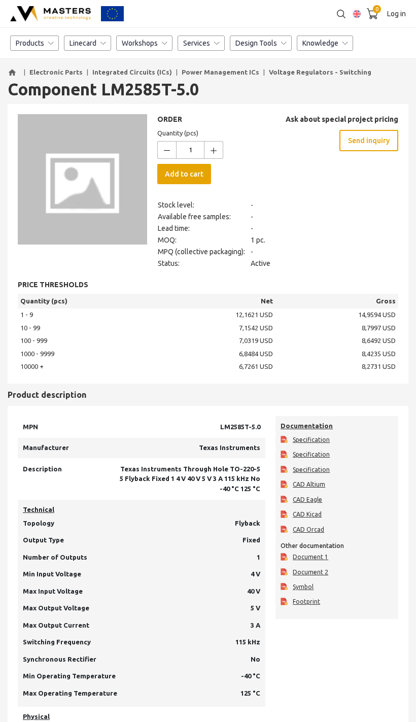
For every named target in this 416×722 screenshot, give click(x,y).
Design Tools (256, 43)
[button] (14, 72)
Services (196, 43)
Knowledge (320, 43)
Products (30, 43)
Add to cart (184, 174)
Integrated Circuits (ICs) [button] (132, 72)
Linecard (83, 43)
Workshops (140, 43)
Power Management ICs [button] (220, 72)
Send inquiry (369, 140)
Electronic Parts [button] (56, 72)
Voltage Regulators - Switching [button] (320, 72)
